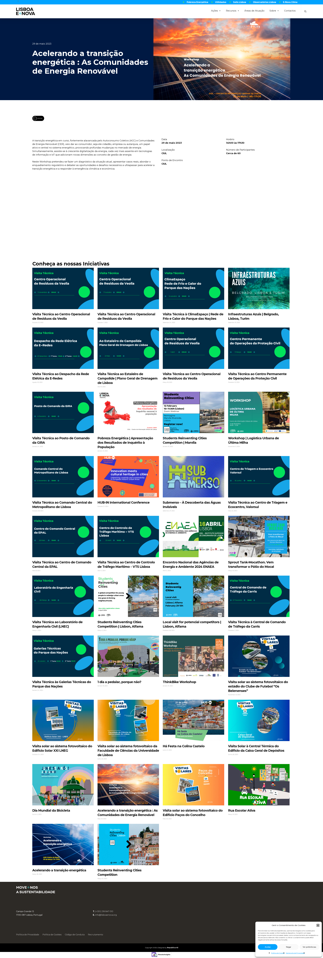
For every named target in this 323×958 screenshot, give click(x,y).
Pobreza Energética (197, 2)
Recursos (231, 10)
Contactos (290, 10)
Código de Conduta (75, 934)
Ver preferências (309, 947)
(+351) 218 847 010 (104, 911)
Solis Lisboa (239, 2)
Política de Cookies (278, 953)
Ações (214, 10)
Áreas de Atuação (254, 10)
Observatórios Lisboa (264, 2)
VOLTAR (39, 118)
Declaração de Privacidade (295, 953)
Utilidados (220, 2)
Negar (288, 947)
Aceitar (268, 947)
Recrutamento (95, 934)
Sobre (273, 10)
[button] (318, 925)
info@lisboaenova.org (106, 915)
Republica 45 (172, 948)
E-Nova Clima (290, 2)
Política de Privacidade (27, 934)
